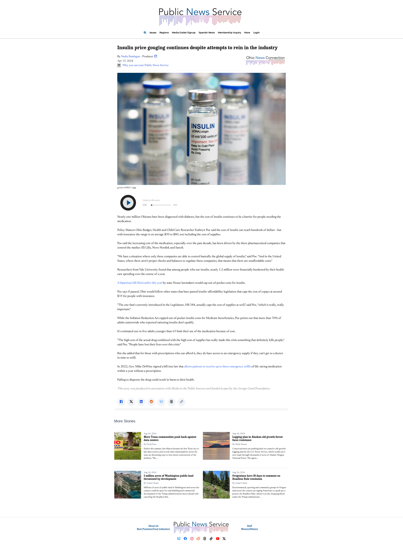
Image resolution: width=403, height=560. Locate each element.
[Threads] (205, 538)
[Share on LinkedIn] (141, 401)
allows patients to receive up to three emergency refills (217, 366)
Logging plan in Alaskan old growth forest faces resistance (257, 438)
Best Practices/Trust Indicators (153, 529)
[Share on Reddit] (151, 401)
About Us (153, 525)
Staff (249, 525)
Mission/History (249, 529)
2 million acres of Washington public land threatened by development (168, 477)
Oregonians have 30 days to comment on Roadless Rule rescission (256, 477)
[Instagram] (192, 538)
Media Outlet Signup (184, 32)
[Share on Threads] (171, 401)
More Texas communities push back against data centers (170, 438)
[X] (224, 538)
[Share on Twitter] (131, 401)
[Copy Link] (181, 401)
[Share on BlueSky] (161, 401)
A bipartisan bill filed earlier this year (139, 282)
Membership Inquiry (229, 32)
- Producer (137, 56)
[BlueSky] (179, 538)
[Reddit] (198, 538)
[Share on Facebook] (121, 401)
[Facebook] (185, 538)
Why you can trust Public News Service (145, 65)
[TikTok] (211, 538)
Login (256, 32)
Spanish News (207, 32)
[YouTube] (218, 538)
